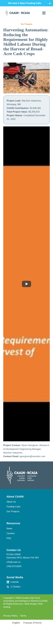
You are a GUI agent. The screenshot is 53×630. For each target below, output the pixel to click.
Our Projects (13, 511)
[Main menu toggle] (44, 13)
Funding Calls (13, 506)
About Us (11, 501)
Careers (11, 533)
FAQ (9, 538)
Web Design (31, 604)
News (9, 528)
